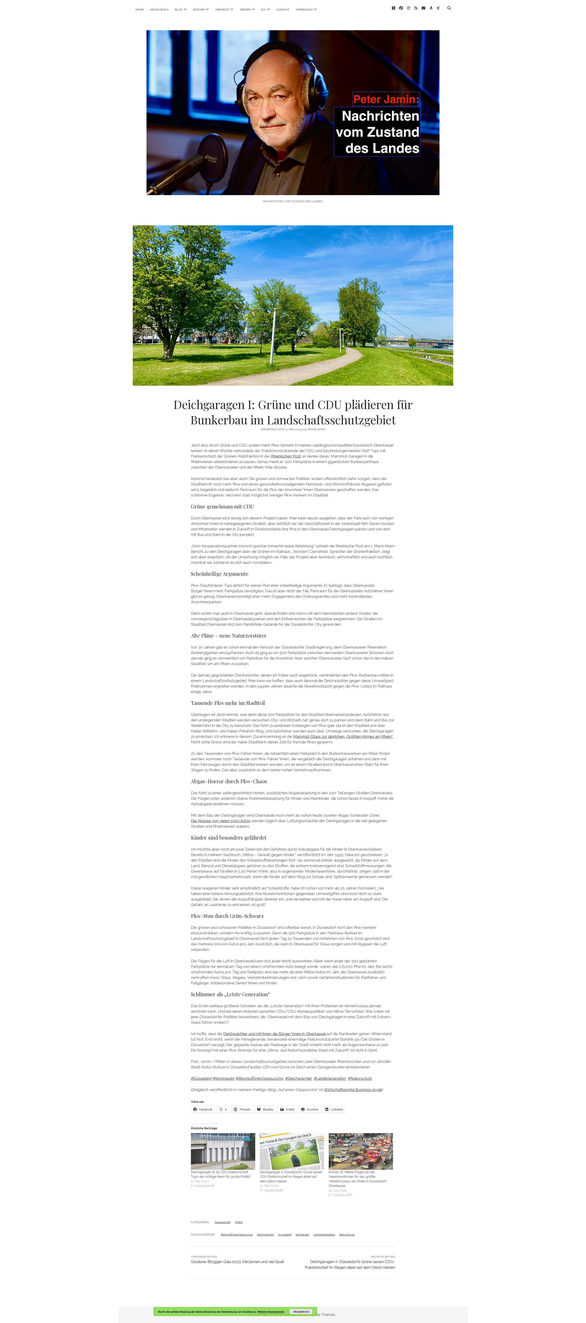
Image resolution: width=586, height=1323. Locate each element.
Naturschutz (347, 1234)
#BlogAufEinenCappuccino (259, 1078)
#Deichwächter (298, 1078)
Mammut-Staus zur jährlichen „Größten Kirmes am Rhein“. (343, 736)
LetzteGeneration (324, 1234)
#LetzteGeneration (330, 1078)
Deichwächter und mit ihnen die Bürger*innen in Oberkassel (274, 1033)
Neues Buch (159, 9)
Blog (178, 9)
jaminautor (302, 1234)
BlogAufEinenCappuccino (237, 1234)
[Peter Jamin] (293, 189)
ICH (263, 9)
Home (140, 9)
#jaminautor (224, 1078)
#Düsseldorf (201, 1078)
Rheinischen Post (286, 456)
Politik (239, 1222)
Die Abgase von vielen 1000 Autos (220, 820)
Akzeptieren (301, 1311)
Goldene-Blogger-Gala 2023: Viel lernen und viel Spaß (237, 1261)
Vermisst (222, 9)
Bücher (199, 9)
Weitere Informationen (271, 1311)
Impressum (304, 9)
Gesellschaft (222, 1222)
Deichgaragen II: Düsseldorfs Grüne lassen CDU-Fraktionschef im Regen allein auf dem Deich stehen (291, 1176)
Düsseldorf (285, 1234)
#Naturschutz (360, 1078)
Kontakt (283, 9)
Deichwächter (265, 1234)
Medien (245, 9)
